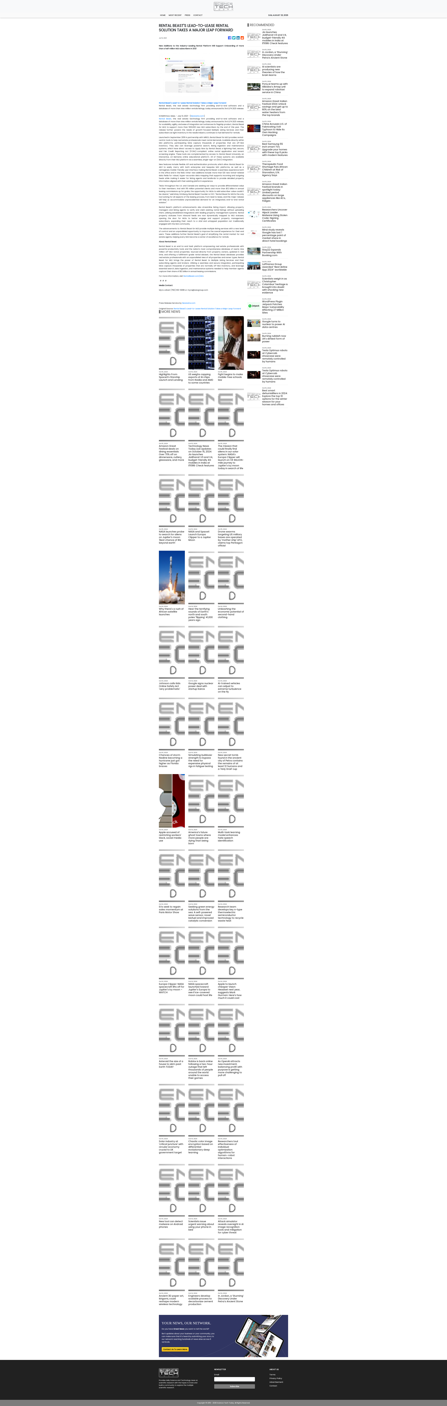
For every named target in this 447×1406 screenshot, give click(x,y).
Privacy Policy (275, 1378)
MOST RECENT (175, 15)
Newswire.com (197, 116)
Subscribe (234, 1386)
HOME (163, 15)
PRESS (187, 15)
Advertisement (276, 1382)
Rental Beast (165, 118)
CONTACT (198, 15)
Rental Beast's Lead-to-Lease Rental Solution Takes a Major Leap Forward (207, 308)
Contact (273, 1385)
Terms (272, 1374)
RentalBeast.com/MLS (193, 276)
